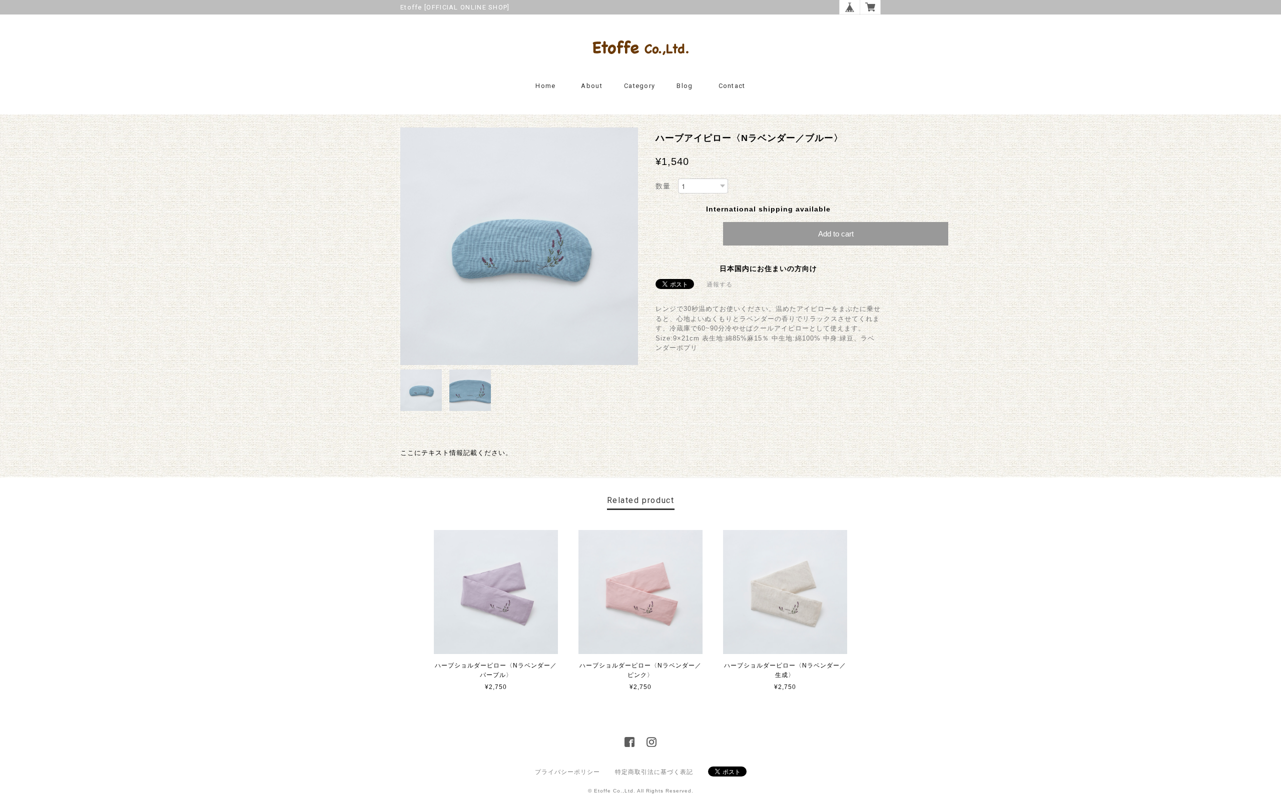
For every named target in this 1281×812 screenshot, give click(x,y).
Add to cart (836, 234)
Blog (685, 86)
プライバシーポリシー (567, 772)
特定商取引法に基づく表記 (654, 772)
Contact (732, 86)
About (591, 86)
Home (545, 86)
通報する (720, 284)
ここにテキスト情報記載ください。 (456, 452)
